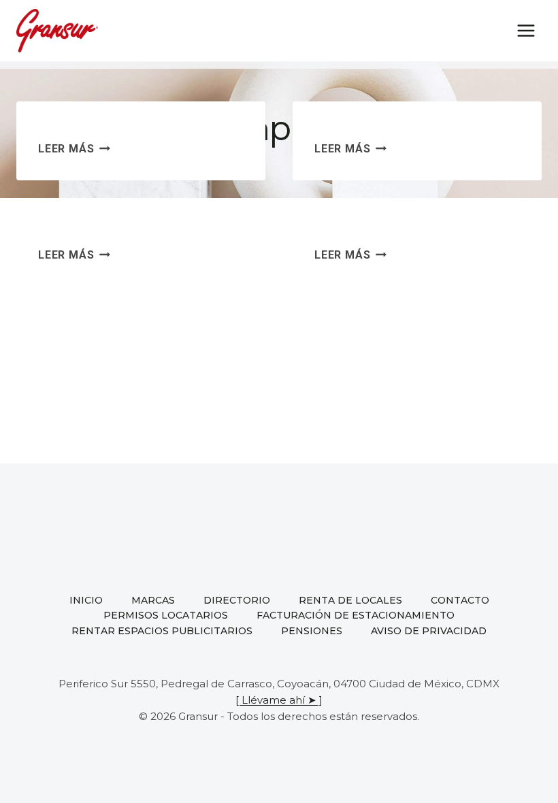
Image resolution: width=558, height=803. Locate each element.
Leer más (74, 148)
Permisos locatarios (165, 615)
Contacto (460, 600)
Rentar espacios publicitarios (161, 631)
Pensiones (311, 631)
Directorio (236, 600)
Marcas (153, 600)
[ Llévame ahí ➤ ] (279, 699)
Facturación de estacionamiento (356, 615)
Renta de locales (350, 600)
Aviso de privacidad (429, 631)
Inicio (86, 600)
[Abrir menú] (526, 30)
